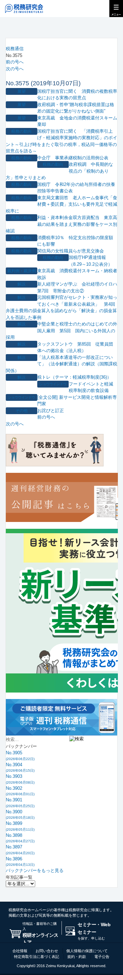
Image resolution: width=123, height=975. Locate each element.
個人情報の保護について (87, 951)
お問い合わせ (47, 951)
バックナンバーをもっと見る (35, 870)
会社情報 (19, 951)
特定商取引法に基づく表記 (36, 957)
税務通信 (15, 48)
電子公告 (101, 957)
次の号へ (15, 68)
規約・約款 (76, 957)
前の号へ (15, 61)
